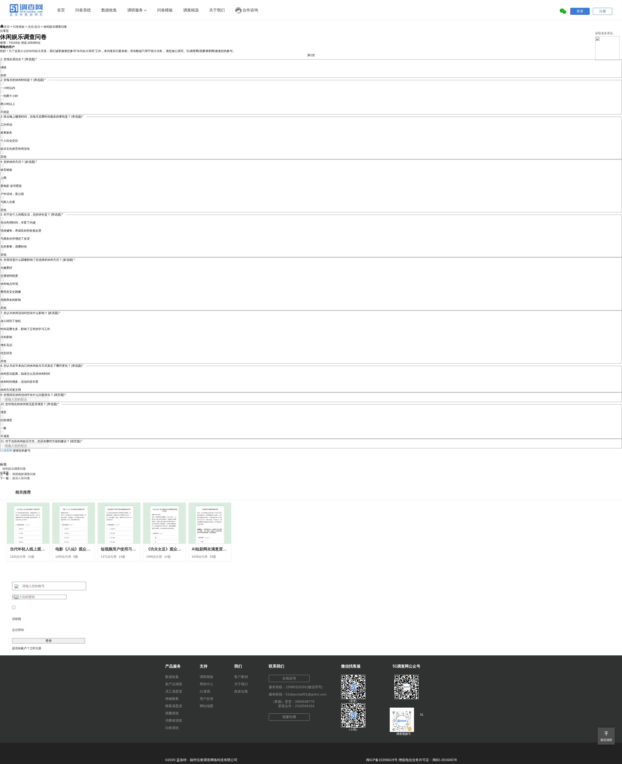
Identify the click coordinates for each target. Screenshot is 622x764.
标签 (3, 464)
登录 (580, 11)
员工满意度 (173, 691)
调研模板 (206, 677)
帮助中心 (206, 684)
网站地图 (206, 706)
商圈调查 (172, 713)
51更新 (205, 691)
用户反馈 (206, 699)
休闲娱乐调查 (85, 51)
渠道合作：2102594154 (296, 706)
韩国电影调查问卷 (24, 474)
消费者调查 (173, 720)
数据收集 (109, 10)
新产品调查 (173, 684)
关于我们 (217, 10)
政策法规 (241, 691)
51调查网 (6, 450)
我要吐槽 (289, 717)
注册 (602, 11)
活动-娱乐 (34, 26)
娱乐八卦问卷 (21, 478)
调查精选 (191, 10)
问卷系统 (83, 10)
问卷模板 (165, 10)
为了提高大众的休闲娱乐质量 (28, 51)
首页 (61, 10)
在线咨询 (289, 678)
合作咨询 (250, 10)
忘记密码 (18, 630)
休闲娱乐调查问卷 (14, 468)
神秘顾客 (172, 699)
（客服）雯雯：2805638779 (292, 701)
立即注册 (35, 648)
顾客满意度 (173, 706)
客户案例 (241, 677)
